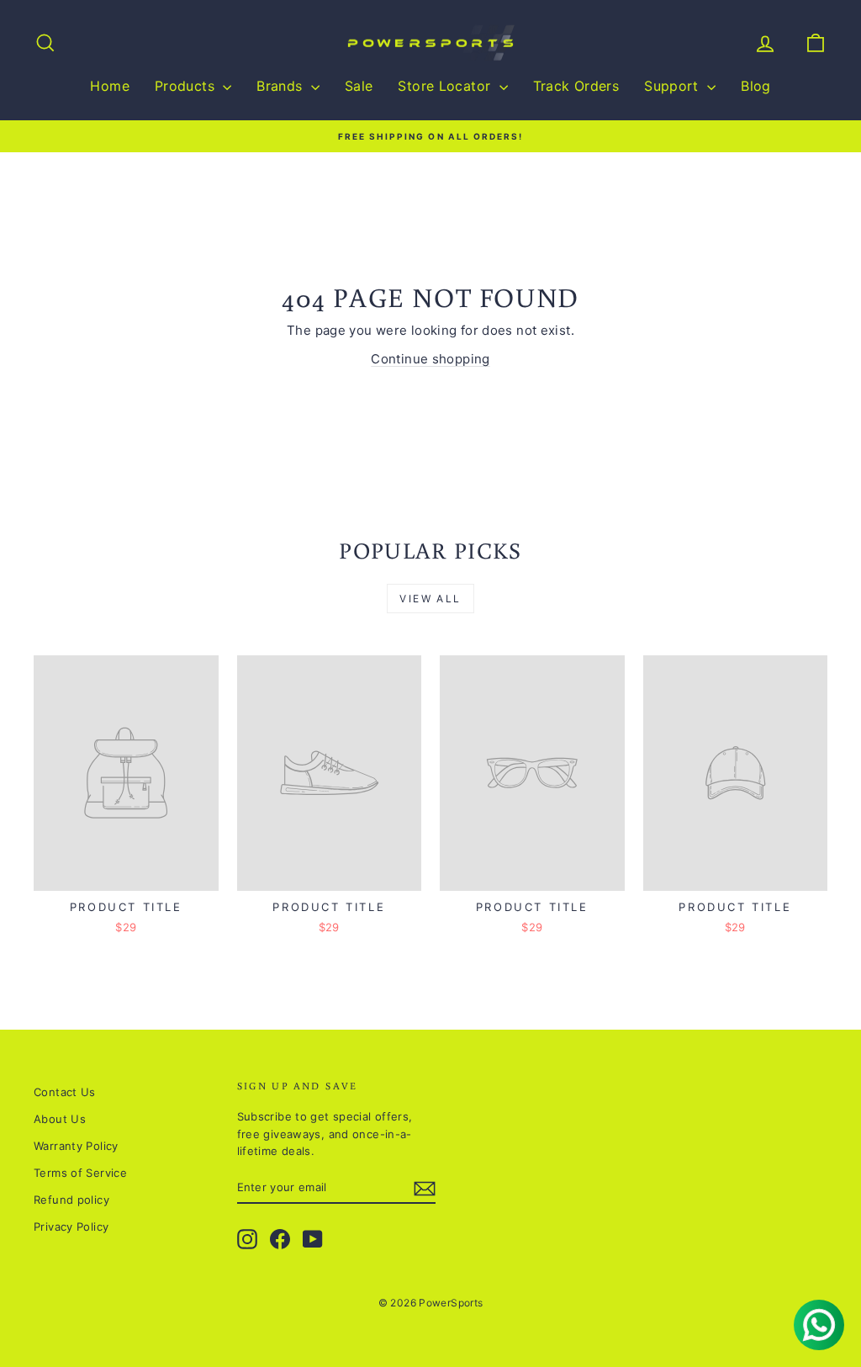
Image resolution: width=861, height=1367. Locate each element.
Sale (359, 85)
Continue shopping (430, 359)
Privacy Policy (71, 1226)
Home (109, 85)
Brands (281, 85)
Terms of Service (80, 1172)
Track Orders (576, 85)
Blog (756, 85)
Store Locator (446, 85)
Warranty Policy (76, 1145)
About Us (60, 1119)
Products (187, 85)
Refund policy (71, 1199)
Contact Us (65, 1092)
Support (673, 85)
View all (430, 598)
